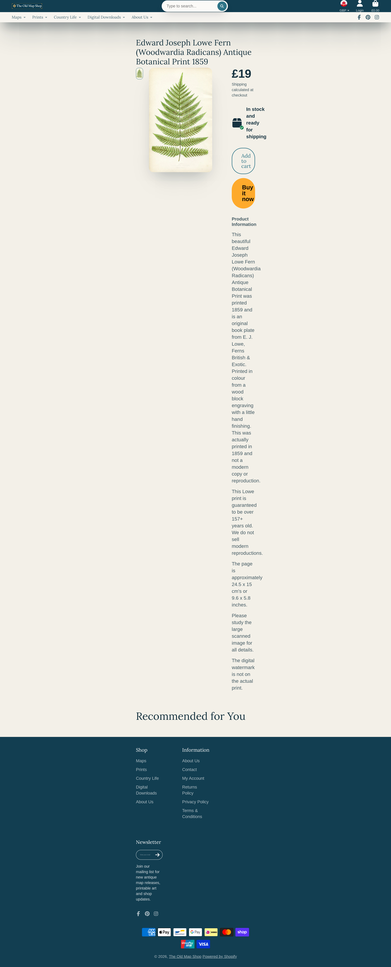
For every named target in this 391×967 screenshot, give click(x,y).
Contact (189, 769)
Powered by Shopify (220, 956)
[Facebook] (359, 17)
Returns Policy (189, 790)
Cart (375, 6)
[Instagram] (376, 17)
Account (360, 6)
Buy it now (248, 193)
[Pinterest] (368, 17)
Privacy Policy (195, 801)
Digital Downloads (104, 17)
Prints (37, 17)
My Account (193, 778)
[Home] (27, 6)
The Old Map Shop (185, 956)
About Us (140, 17)
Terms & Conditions (192, 813)
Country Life (65, 17)
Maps (16, 17)
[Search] (222, 6)
